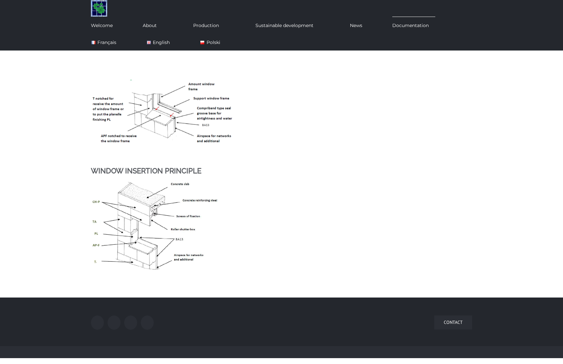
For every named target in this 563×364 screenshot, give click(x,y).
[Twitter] (114, 322)
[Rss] (130, 322)
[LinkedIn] (147, 322)
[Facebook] (97, 322)
